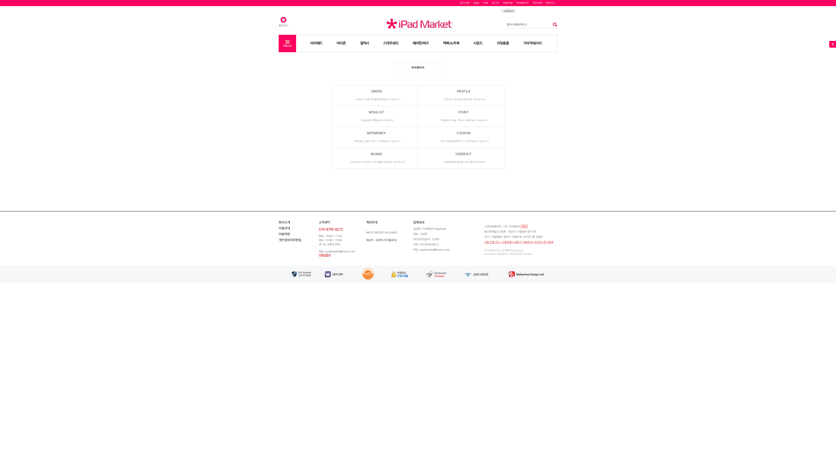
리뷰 (485, 3)
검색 (553, 24)
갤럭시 (364, 43)
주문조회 (537, 3)
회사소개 (284, 222)
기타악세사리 (532, 43)
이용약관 (284, 234)
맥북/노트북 (451, 43)
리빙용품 (503, 43)
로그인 (495, 3)
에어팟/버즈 (421, 43)
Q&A (476, 3)
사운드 (478, 43)
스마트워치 (390, 43)
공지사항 (464, 3)
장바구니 (550, 3)
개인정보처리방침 (290, 240)
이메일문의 (325, 255)
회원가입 (507, 3)
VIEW (524, 226)
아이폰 (341, 43)
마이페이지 (522, 3)
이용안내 (284, 228)
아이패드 (316, 43)
